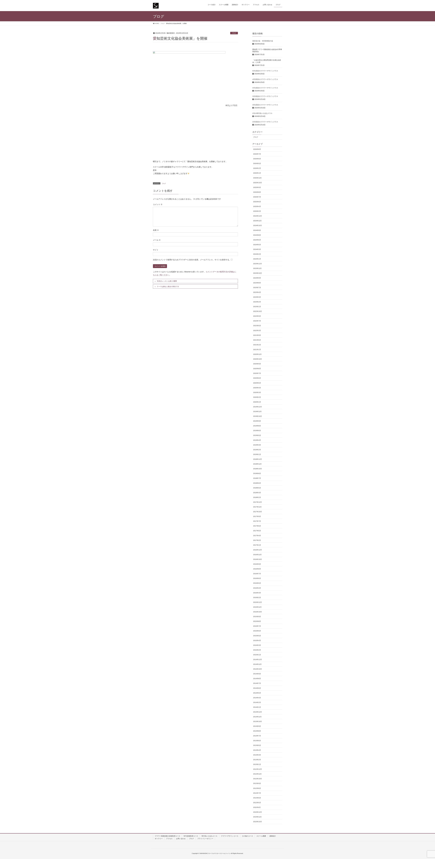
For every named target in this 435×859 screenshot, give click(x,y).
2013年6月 (257, 741)
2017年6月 (257, 526)
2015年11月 (257, 607)
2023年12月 (257, 264)
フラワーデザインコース (229, 836)
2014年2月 (257, 702)
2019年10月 (257, 416)
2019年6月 (257, 430)
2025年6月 (257, 202)
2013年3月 (257, 755)
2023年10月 (257, 273)
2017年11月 (257, 507)
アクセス (169, 839)
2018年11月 (257, 464)
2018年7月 (257, 478)
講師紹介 (272, 836)
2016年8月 (257, 569)
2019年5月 (257, 435)
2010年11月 (257, 817)
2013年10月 (257, 721)
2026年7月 (257, 154)
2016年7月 (257, 574)
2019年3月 (257, 445)
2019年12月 (257, 407)
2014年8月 (257, 678)
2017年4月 (257, 535)
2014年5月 (257, 693)
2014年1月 (257, 707)
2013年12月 (257, 712)
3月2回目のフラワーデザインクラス (265, 96)
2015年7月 (257, 626)
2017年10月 (257, 512)
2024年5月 (257, 245)
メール (157, 240)
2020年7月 (257, 373)
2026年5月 (257, 163)
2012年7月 (257, 793)
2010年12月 (257, 812)
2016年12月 (257, 550)
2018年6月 (257, 483)
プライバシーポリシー (205, 839)
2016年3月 (257, 593)
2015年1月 (257, 655)
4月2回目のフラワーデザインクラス (265, 79)
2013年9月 (257, 726)
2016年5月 (257, 583)
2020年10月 (257, 359)
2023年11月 (257, 268)
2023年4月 (257, 292)
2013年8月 (257, 731)
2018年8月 (257, 473)
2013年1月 (257, 764)
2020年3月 (257, 392)
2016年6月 (257, 578)
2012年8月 (257, 788)
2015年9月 (257, 616)
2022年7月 (257, 321)
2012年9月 (257, 783)
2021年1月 (257, 349)
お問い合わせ (181, 839)
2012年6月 (257, 798)
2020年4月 (257, 388)
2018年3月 (257, 493)
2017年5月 (257, 531)
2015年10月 (257, 612)
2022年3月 (257, 330)
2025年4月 (257, 206)
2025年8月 (257, 192)
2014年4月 (257, 698)
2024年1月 (257, 259)
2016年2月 (257, 597)
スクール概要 (261, 836)
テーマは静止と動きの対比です (168, 286)
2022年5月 (257, 326)
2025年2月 (257, 211)
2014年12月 (257, 659)
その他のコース (247, 836)
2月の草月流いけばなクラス (262, 113)
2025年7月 (257, 197)
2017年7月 (257, 521)
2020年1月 (257, 402)
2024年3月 (257, 249)
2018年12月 (257, 459)
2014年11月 (257, 664)
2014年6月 (257, 688)
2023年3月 (257, 297)
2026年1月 (257, 173)
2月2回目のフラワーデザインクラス (265, 122)
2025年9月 (257, 187)
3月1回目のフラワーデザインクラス (265, 105)
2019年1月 (257, 454)
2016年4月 (257, 588)
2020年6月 (257, 378)
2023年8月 (257, 283)
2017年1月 (257, 545)
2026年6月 (257, 159)
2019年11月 (257, 411)
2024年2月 (257, 254)
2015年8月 (257, 621)
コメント (157, 204)
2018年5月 (257, 488)
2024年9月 (257, 230)
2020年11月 (257, 354)
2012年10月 (257, 779)
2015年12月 (257, 602)
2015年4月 (257, 640)
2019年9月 (257, 421)
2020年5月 (257, 383)
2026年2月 (257, 168)
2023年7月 (257, 287)
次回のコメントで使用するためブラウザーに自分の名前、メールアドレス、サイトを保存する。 (192, 260)
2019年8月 (257, 426)
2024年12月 (257, 216)
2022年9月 (257, 316)
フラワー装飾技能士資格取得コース (167, 836)
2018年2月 (257, 497)
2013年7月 (257, 736)
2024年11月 (257, 221)
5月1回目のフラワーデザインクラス (265, 71)
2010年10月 (257, 822)
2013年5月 (257, 745)
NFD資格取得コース (191, 836)
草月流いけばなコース (209, 836)
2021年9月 (257, 335)
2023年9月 (257, 278)
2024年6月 (257, 240)
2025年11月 (257, 178)
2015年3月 (257, 645)
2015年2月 (257, 650)
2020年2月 (257, 397)
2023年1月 (257, 306)
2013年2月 (257, 760)
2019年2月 (257, 450)
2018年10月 (257, 469)
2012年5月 (257, 802)
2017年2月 (257, 540)
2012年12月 (257, 769)
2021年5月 (257, 340)
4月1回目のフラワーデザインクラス (265, 88)
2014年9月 (257, 674)
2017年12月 (257, 502)
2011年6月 (257, 807)
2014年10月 (257, 669)
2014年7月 (257, 683)
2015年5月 (257, 636)
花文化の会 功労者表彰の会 (262, 41)
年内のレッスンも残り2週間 (167, 281)
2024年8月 (257, 235)
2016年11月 (257, 554)
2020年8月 (257, 368)
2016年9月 (257, 564)
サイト (155, 250)
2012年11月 (257, 774)
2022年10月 (257, 311)
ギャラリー (159, 839)
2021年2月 (257, 345)
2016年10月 (257, 559)
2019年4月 (257, 440)
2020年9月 (257, 364)
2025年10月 (257, 183)
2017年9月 (257, 516)
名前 (156, 230)
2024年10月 (257, 225)
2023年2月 (257, 302)
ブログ (234, 33)
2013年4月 (257, 750)
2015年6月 (257, 631)
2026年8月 (257, 149)
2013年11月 (257, 717)
